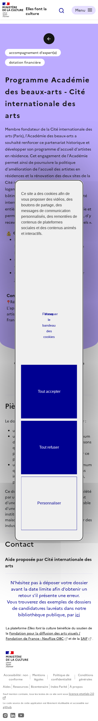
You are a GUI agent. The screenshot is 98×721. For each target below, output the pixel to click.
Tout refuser (49, 447)
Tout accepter (49, 391)
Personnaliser (49, 503)
